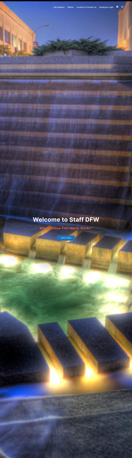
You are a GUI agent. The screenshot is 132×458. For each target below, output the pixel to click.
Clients (70, 7)
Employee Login (106, 7)
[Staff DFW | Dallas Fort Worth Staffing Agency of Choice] (12, 7)
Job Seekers (59, 7)
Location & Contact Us (86, 7)
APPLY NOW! (66, 238)
